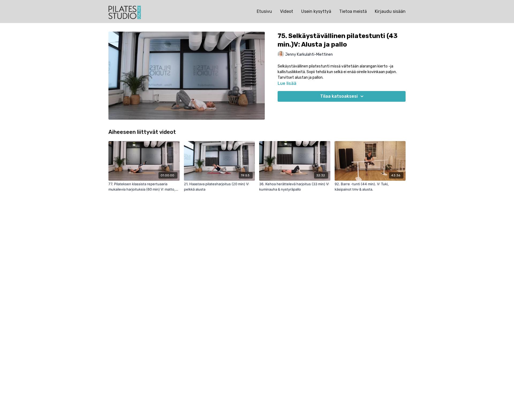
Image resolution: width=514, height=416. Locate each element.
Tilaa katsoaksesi (339, 96)
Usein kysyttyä (316, 11)
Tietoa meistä (353, 11)
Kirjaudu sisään (390, 11)
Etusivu (264, 11)
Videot (286, 11)
